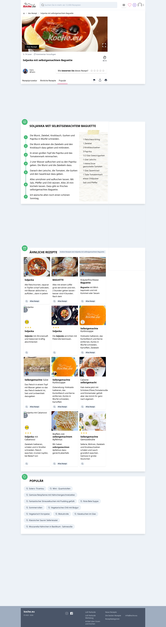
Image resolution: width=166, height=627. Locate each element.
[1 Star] (91, 70)
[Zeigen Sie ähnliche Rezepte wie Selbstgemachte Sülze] (27, 406)
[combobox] (78, 5)
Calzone (88, 381)
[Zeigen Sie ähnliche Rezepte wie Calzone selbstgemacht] (82, 406)
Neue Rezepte (111, 612)
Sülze (36, 379)
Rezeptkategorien (112, 619)
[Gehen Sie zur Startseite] (24, 13)
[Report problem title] (94, 80)
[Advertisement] (127, 46)
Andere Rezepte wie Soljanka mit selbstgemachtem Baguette (82, 252)
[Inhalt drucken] (105, 80)
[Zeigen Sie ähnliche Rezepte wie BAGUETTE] (54, 301)
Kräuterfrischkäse (89, 281)
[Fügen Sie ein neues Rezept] (134, 5)
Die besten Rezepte (113, 615)
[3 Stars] (97, 70)
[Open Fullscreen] (105, 45)
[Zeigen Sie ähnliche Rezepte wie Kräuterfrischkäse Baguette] (82, 301)
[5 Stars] (103, 70)
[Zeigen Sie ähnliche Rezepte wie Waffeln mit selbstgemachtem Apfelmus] (54, 463)
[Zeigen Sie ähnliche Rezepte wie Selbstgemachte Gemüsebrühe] (82, 463)
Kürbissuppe (89, 330)
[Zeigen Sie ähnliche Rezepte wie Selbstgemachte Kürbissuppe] (82, 352)
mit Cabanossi (31, 438)
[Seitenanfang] (160, 621)
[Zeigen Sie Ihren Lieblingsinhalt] (129, 5)
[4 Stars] (100, 70)
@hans (32, 72)
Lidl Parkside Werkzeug (90, 616)
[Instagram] (66, 613)
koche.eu (29, 611)
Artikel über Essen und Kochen (92, 622)
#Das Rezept (34, 301)
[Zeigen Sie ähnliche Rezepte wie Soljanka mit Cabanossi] (27, 463)
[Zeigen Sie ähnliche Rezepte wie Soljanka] (27, 301)
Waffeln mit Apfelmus (62, 437)
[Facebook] (71, 613)
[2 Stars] (94, 70)
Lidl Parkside (90, 612)
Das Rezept (32, 46)
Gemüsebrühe (89, 438)
